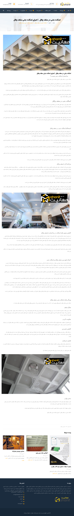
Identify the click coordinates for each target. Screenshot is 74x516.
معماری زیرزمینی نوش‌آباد (18, 451)
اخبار (50, 23)
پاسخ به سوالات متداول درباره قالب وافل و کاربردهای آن (61, 467)
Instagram (20, 504)
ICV (22, 501)
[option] (60, 455)
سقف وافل (58, 245)
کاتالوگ (21, 499)
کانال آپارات (20, 497)
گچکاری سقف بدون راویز (42, 453)
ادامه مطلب (54, 473)
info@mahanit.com (7, 4)
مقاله (61, 427)
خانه (54, 23)
